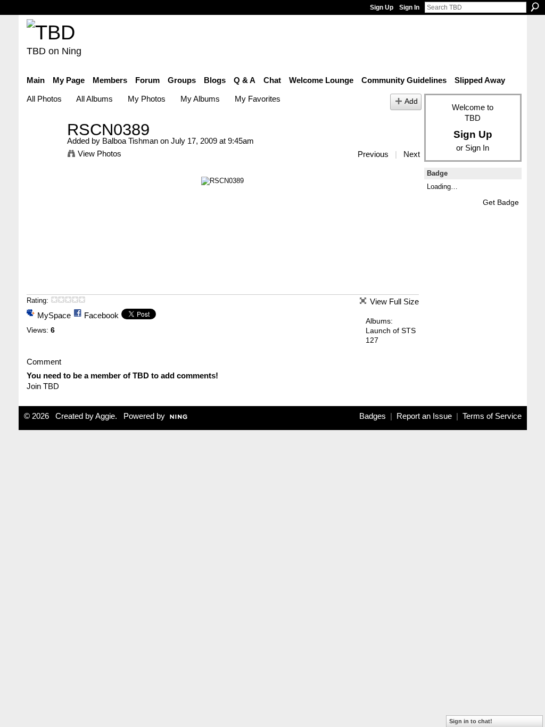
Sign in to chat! (470, 721)
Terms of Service (492, 416)
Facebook (101, 315)
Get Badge (501, 202)
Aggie (105, 416)
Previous (373, 154)
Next (411, 154)
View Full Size (394, 301)
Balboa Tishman (130, 140)
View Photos (99, 153)
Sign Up (381, 7)
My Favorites (257, 98)
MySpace (54, 315)
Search (535, 7)
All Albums (94, 98)
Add (411, 101)
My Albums (200, 98)
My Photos (147, 98)
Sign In (409, 7)
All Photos (44, 98)
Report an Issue (424, 416)
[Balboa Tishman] (44, 149)
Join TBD (43, 386)
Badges (372, 416)
